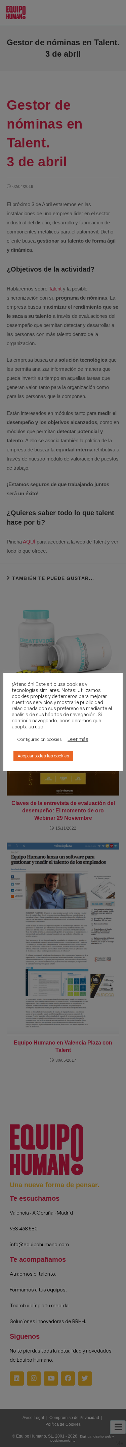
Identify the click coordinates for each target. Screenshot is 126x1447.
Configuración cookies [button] (39, 739)
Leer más (78, 739)
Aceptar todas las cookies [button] (43, 755)
